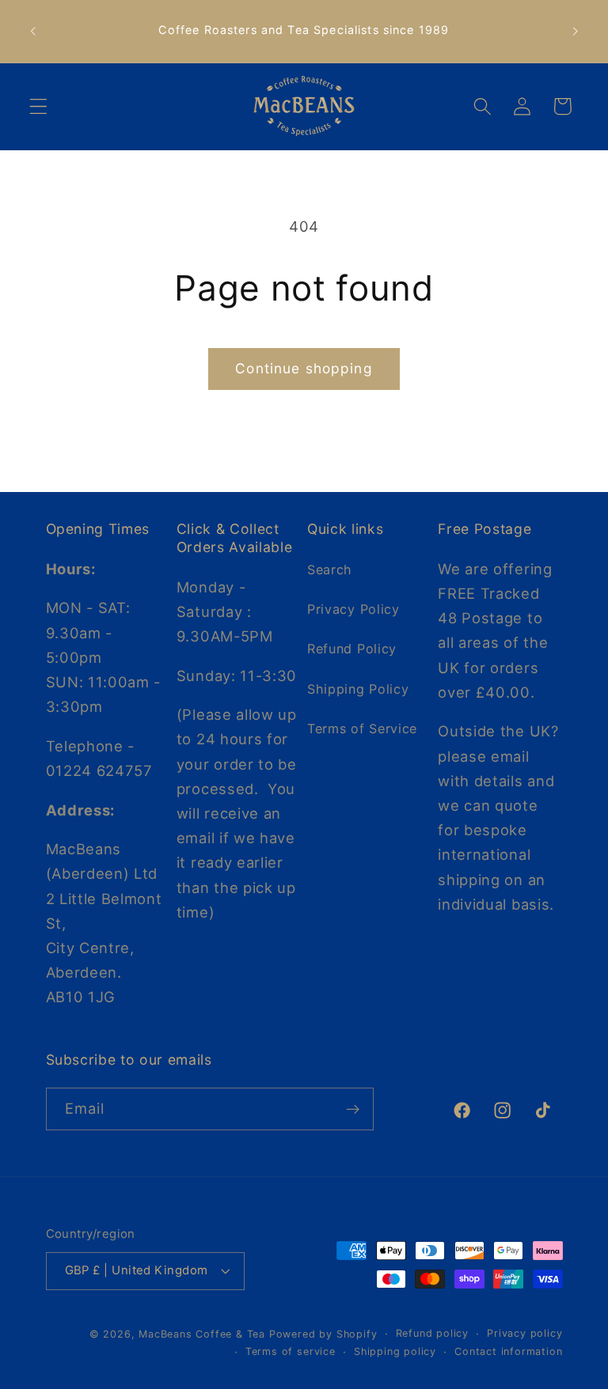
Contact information (508, 1351)
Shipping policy (395, 1351)
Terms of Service (362, 728)
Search (329, 569)
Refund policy (432, 1333)
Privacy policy (524, 1333)
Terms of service (290, 1351)
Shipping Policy (357, 689)
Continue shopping (304, 368)
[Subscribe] (352, 1109)
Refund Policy (352, 649)
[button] (38, 106)
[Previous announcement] (33, 30)
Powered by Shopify (323, 1334)
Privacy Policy (353, 609)
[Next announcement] (574, 30)
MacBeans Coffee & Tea (202, 1334)
